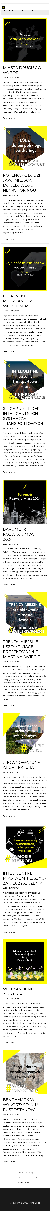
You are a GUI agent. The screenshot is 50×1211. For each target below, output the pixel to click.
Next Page (25, 1182)
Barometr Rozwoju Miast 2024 (20, 534)
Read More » (9, 118)
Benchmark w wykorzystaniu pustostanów (20, 1104)
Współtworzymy (11, 77)
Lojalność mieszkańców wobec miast (18, 301)
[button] (47, 7)
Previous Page (25, 1172)
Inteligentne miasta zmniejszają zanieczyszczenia (24, 878)
